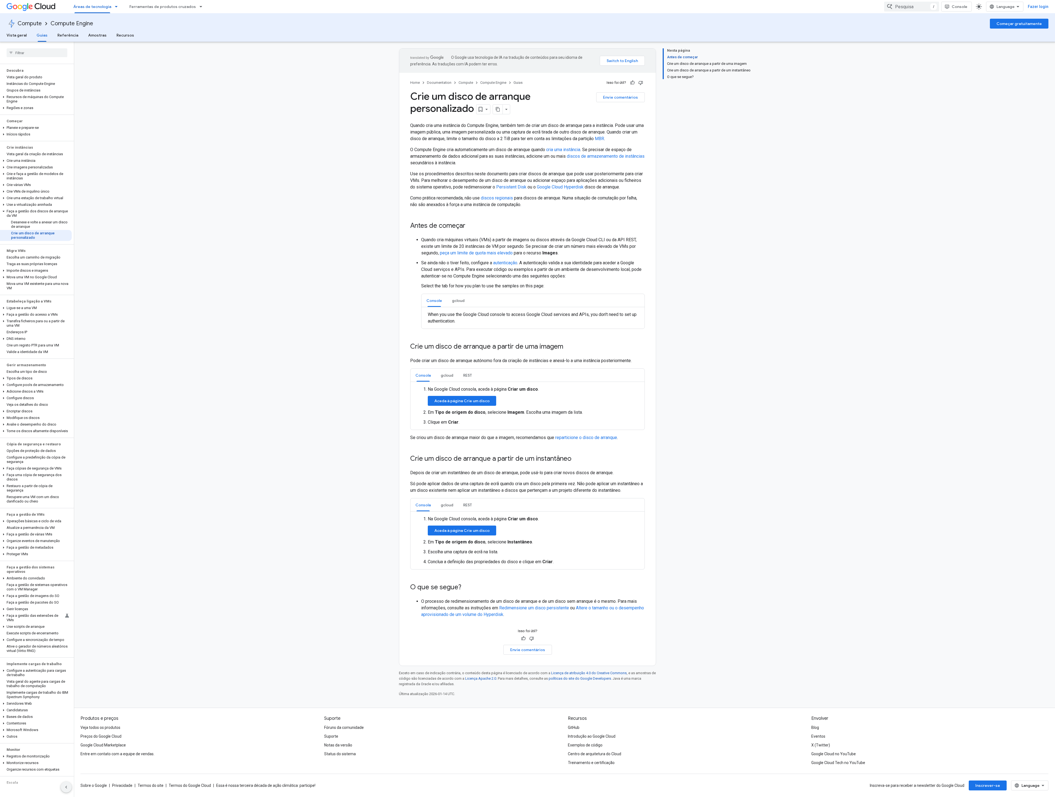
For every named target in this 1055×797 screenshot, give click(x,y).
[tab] (434, 300)
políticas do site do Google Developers (580, 678)
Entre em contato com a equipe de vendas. (117, 754)
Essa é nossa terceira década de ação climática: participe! (265, 785)
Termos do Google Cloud (190, 785)
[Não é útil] (641, 83)
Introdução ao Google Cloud (591, 736)
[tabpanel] (533, 317)
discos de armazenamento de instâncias (606, 156)
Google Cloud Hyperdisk (560, 187)
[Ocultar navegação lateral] (66, 787)
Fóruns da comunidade (344, 727)
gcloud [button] (458, 300)
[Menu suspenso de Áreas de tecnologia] (117, 6)
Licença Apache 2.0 (480, 678)
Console (959, 6)
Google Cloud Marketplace (103, 745)
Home (415, 82)
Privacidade (122, 785)
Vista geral (17, 35)
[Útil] (632, 83)
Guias (42, 35)
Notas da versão (338, 745)
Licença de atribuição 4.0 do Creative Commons (589, 673)
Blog (815, 727)
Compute (30, 23)
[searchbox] (37, 52)
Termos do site (150, 785)
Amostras (97, 35)
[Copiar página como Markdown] (498, 109)
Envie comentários (620, 97)
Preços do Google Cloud (100, 736)
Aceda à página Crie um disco (462, 400)
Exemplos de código (585, 745)
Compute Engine (72, 23)
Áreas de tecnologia (92, 6)
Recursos (125, 35)
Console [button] (434, 300)
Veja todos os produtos (100, 727)
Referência (67, 35)
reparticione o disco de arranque (586, 437)
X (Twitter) (820, 745)
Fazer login (1038, 6)
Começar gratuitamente (1019, 23)
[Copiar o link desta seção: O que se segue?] (466, 587)
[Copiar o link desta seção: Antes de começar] (470, 226)
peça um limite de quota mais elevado (476, 253)
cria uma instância (563, 149)
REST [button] (467, 375)
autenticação (505, 262)
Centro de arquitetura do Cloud (594, 754)
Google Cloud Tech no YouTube (838, 762)
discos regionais (497, 198)
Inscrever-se (987, 785)
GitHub (573, 727)
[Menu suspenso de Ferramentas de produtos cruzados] (202, 6)
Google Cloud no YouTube (833, 754)
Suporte (331, 736)
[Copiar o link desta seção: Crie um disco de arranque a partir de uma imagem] (568, 347)
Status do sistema (340, 754)
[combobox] (911, 7)
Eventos (818, 736)
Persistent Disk (511, 187)
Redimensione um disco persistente (534, 607)
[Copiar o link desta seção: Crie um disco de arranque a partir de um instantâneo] (576, 459)
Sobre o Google (93, 785)
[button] (36, 99)
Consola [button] (423, 375)
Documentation (439, 82)
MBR (599, 138)
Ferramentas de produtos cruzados (162, 6)
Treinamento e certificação (591, 762)
